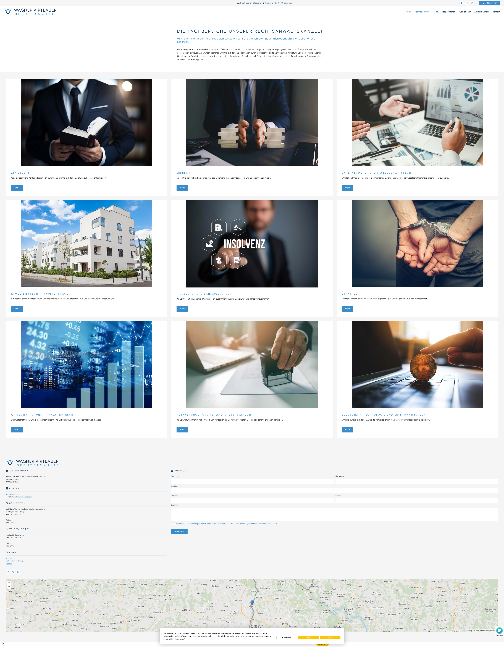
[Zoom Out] (9, 587)
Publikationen (465, 11)
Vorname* (175, 476)
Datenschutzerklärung (14, 561)
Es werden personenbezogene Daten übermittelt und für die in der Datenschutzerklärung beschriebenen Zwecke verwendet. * (227, 523)
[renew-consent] (3, 644)
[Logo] (85, 11)
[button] (489, 3)
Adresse (174, 486)
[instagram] (467, 3)
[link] (420, 12)
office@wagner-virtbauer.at (250, 3)
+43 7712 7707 (14, 494)
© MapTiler (471, 630)
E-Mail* (338, 496)
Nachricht (175, 505)
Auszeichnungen (482, 11)
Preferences (287, 637)
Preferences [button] (179, 639)
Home (408, 11)
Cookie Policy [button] (234, 636)
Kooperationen (448, 11)
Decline (308, 637)
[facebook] (462, 3)
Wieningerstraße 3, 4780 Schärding (278, 3)
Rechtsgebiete (421, 11)
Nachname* (340, 476)
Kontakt (496, 11)
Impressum (10, 558)
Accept (330, 637)
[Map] (252, 605)
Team (436, 11)
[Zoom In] (9, 583)
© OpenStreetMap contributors (486, 630)
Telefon (174, 496)
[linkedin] (472, 3)
